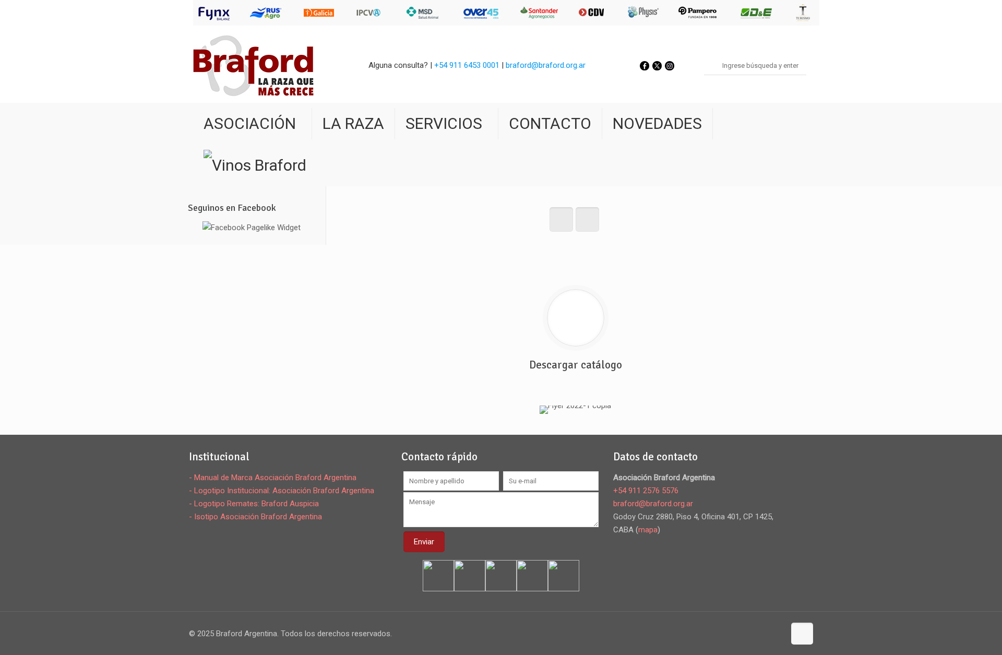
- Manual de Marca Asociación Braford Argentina (272, 477)
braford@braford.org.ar (546, 65)
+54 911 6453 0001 (466, 65)
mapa (648, 529)
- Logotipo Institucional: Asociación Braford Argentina (281, 490)
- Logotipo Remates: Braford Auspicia (254, 503)
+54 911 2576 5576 (645, 490)
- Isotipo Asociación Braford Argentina (255, 516)
